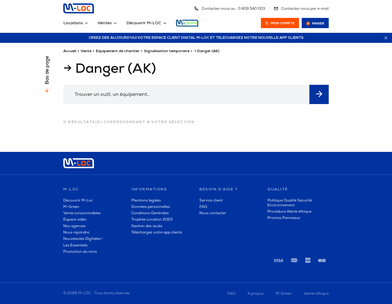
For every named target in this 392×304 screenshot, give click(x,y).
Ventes (105, 23)
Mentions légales (146, 200)
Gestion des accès (146, 226)
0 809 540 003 (251, 8)
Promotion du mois (80, 251)
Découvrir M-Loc (78, 200)
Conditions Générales (150, 213)
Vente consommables (82, 213)
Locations (73, 23)
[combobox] (186, 94)
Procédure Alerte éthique (289, 211)
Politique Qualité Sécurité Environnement (289, 202)
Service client (211, 200)
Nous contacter (212, 213)
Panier (315, 23)
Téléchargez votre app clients (156, 232)
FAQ (203, 206)
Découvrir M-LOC (143, 23)
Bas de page (47, 70)
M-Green (71, 206)
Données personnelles (150, 206)
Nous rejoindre (76, 232)
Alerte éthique (316, 293)
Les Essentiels (75, 245)
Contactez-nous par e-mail (304, 8)
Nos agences (74, 226)
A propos (255, 293)
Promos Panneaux (283, 217)
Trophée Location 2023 (152, 219)
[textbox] (186, 94)
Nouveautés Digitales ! (82, 238)
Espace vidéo (74, 219)
